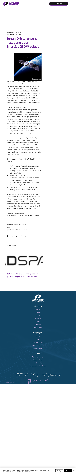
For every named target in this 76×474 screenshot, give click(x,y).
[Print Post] (26, 236)
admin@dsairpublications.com (51, 374)
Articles (38, 313)
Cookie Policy (38, 363)
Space (8, 227)
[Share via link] (21, 236)
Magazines (38, 327)
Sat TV (38, 315)
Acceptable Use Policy (38, 366)
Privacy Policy (38, 360)
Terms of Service (38, 357)
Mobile (38, 336)
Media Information (38, 342)
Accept (68, 471)
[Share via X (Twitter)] (12, 236)
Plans (38, 339)
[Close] (74, 471)
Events (38, 321)
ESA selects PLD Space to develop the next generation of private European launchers (22, 275)
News (38, 310)
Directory (38, 324)
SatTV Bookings (38, 345)
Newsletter (38, 348)
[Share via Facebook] (7, 236)
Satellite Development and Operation (17, 224)
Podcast (38, 318)
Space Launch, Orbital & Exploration (17, 230)
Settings (59, 471)
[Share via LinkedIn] (17, 236)
